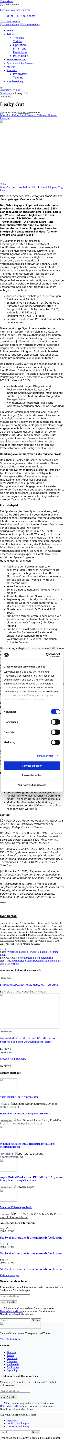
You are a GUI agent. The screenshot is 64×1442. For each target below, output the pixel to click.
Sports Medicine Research (21, 63)
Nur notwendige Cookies (32, 784)
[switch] (55, 721)
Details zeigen (45, 755)
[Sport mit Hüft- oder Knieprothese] (9, 1090)
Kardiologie (20, 52)
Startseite (6, 93)
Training (18, 41)
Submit (35, 1432)
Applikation (13, 1367)
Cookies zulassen (32, 765)
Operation (19, 45)
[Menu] (1, 87)
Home (10, 30)
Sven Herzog (24, 112)
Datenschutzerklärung (11, 1311)
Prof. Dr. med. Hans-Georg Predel (25, 991)
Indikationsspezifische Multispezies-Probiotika (29, 984)
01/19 (3, 948)
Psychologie (20, 56)
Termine (18, 77)
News (7, 1048)
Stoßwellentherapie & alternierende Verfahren (31, 1237)
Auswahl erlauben (32, 775)
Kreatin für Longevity (13, 1059)
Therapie (18, 37)
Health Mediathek (16, 59)
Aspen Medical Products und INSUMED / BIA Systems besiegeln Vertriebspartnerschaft (27, 1039)
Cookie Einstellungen (18, 1423)
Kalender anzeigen (9, 1275)
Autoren (11, 66)
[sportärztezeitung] (20, 24)
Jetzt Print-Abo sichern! (21, 15)
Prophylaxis (20, 74)
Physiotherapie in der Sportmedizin (35, 957)
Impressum (12, 1420)
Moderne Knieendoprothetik (16, 1207)
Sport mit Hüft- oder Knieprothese (19, 1096)
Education (12, 70)
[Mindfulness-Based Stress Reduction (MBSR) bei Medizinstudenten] (9, 1137)
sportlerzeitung (15, 81)
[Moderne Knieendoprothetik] (9, 1200)
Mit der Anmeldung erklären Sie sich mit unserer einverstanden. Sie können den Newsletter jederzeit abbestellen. (27, 1311)
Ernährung (20, 48)
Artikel (10, 34)
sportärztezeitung (11, 1157)
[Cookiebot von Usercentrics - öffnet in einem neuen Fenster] (46, 655)
